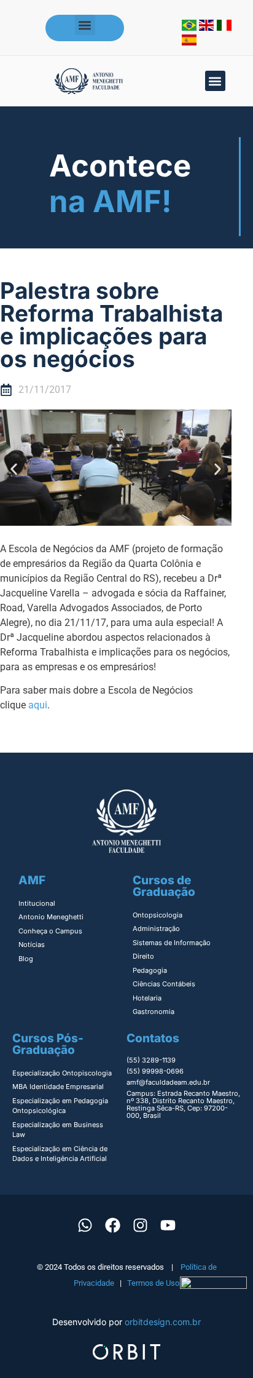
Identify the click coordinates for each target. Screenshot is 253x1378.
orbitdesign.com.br (163, 1322)
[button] (85, 25)
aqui (37, 705)
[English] (208, 27)
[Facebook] (113, 1225)
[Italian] (224, 27)
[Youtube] (168, 1225)
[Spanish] (189, 42)
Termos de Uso (153, 1283)
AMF (31, 880)
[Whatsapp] (85, 1225)
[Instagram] (140, 1225)
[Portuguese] (190, 27)
